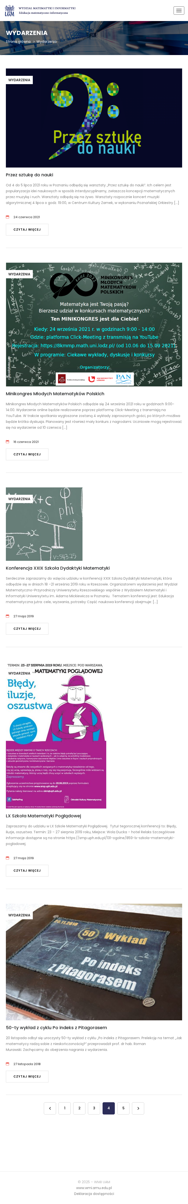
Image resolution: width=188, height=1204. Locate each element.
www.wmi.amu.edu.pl (94, 1187)
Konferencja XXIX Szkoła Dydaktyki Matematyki (58, 568)
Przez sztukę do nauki (29, 175)
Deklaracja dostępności (94, 1193)
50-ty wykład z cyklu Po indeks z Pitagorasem (56, 1027)
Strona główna (18, 41)
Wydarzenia (19, 80)
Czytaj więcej (27, 229)
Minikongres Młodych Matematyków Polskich (55, 394)
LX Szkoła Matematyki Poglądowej (43, 816)
